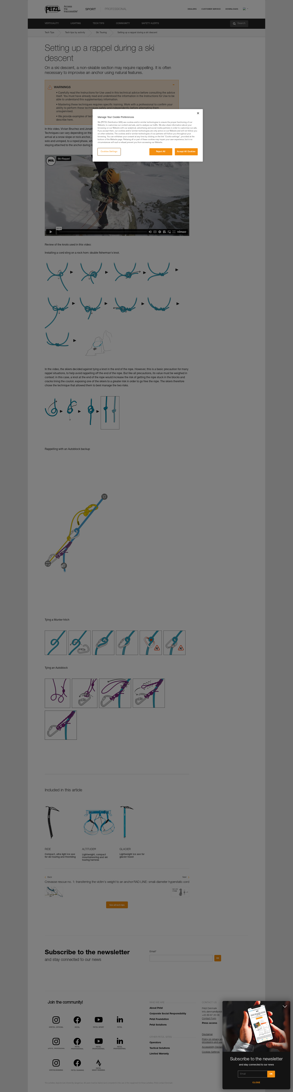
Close (256, 1083)
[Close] (198, 113)
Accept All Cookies (186, 152)
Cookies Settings (109, 152)
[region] (148, 135)
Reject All (160, 152)
